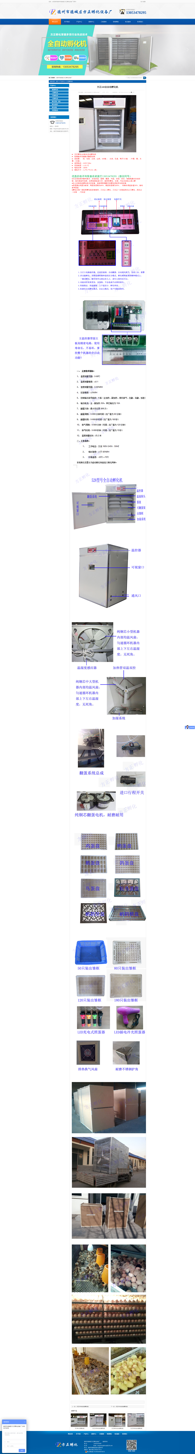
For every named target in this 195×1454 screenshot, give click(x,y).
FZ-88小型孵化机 (79, 1428)
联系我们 (140, 22)
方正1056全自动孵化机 (98, 1428)
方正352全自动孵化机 (122, 1406)
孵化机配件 (55, 104)
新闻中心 (91, 22)
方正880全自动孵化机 (117, 1428)
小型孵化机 (70, 81)
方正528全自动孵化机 (83, 1406)
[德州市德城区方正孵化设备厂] (82, 11)
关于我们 (67, 22)
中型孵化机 (55, 95)
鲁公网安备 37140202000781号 (96, 1451)
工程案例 (103, 22)
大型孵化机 (55, 98)
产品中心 (79, 22)
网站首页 (55, 22)
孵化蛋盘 (54, 107)
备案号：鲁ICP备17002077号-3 (92, 1449)
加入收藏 (143, 1)
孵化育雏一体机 (56, 101)
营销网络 (116, 22)
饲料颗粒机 (55, 110)
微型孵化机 (55, 89)
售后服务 (128, 22)
